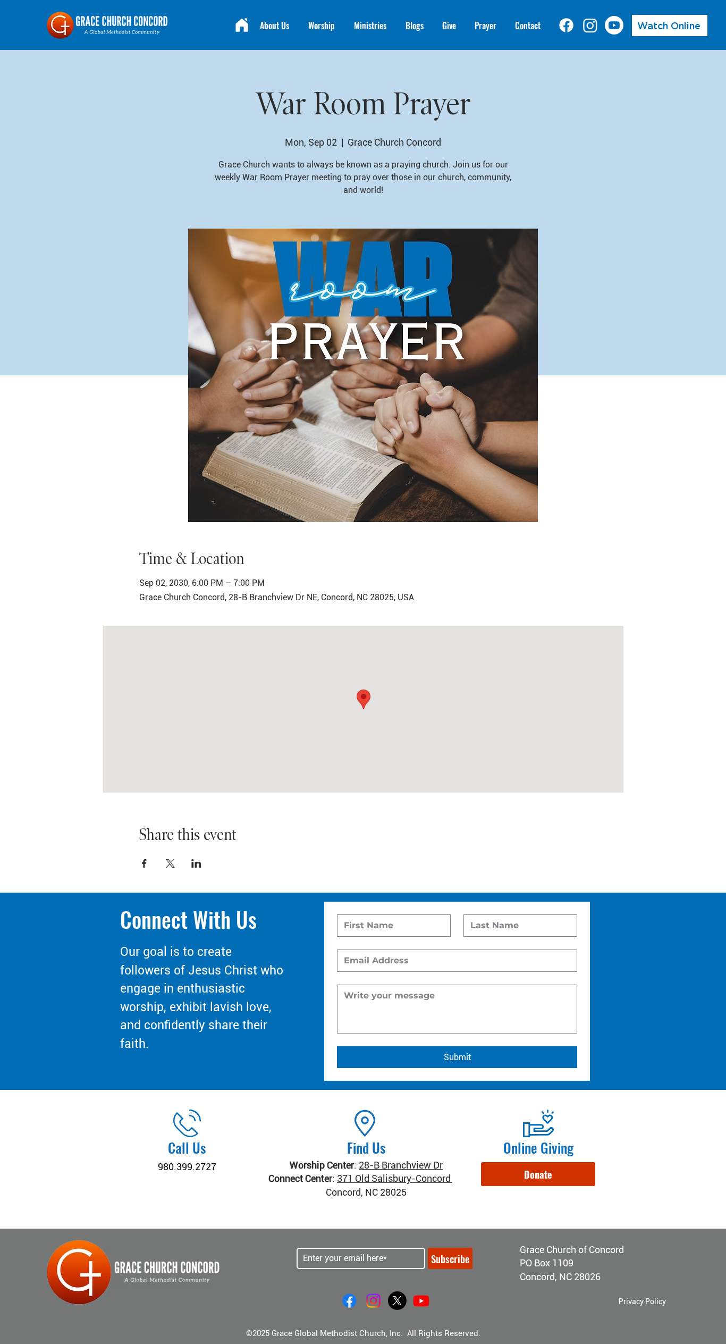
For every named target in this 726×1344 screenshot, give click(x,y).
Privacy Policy (642, 1301)
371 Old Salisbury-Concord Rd (400, 1178)
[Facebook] (566, 25)
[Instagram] (590, 25)
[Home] (242, 25)
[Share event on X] (170, 863)
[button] (538, 1174)
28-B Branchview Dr (401, 1165)
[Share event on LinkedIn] (196, 863)
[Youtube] (614, 25)
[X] (397, 1300)
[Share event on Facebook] (144, 863)
